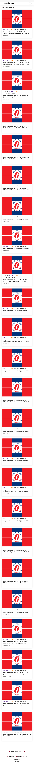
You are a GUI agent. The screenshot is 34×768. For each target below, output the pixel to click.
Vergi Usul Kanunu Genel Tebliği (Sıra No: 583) (16, 612)
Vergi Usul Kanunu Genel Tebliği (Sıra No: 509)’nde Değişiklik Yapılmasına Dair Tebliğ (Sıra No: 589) (16, 401)
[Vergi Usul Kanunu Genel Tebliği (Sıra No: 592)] (17, 235)
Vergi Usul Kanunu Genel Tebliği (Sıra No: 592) (16, 248)
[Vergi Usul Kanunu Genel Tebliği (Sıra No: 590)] (17, 358)
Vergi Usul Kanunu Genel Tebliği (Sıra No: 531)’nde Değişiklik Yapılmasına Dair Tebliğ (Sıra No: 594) (16, 32)
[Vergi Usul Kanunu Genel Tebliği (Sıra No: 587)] (17, 447)
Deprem (5, 91)
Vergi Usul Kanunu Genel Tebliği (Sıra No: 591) (16, 310)
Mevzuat (6, 29)
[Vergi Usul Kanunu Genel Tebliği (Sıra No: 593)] (17, 206)
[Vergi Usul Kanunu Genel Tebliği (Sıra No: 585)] (17, 508)
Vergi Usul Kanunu (20, 29)
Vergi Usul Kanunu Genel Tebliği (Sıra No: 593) (16, 219)
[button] (3, 3)
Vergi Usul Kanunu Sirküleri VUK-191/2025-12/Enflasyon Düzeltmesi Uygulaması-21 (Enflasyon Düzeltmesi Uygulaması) (15, 642)
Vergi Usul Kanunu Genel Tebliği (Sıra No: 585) (16, 521)
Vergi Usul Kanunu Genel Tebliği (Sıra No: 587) (16, 460)
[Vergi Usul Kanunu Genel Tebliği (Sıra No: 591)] (17, 298)
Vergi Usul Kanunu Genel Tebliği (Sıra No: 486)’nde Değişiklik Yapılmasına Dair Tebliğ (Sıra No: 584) (16, 551)
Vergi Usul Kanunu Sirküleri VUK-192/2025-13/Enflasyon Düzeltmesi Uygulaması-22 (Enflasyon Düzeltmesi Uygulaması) (15, 582)
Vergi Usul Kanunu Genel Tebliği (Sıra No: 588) (16, 431)
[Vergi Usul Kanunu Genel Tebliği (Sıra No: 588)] (17, 418)
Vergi (11, 29)
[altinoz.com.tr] (9, 3)
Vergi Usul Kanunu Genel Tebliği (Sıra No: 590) (16, 371)
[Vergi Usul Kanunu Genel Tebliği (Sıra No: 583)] (17, 599)
